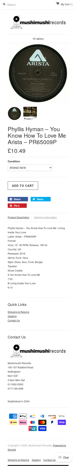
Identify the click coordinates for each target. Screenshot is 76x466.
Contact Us (14, 320)
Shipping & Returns (18, 312)
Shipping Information (45, 217)
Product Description (18, 217)
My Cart (67, 4)
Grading (12, 316)
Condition (14, 161)
